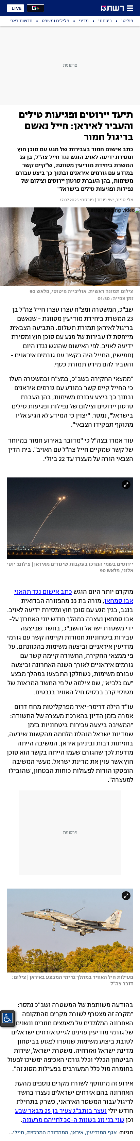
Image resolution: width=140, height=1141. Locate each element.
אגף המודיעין (101, 1132)
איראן (77, 1132)
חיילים (17, 1132)
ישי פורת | (104, 200)
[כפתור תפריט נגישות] (7, 1018)
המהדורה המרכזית (47, 1132)
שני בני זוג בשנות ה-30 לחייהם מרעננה (73, 1120)
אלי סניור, (123, 200)
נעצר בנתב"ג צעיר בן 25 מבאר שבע (61, 1111)
